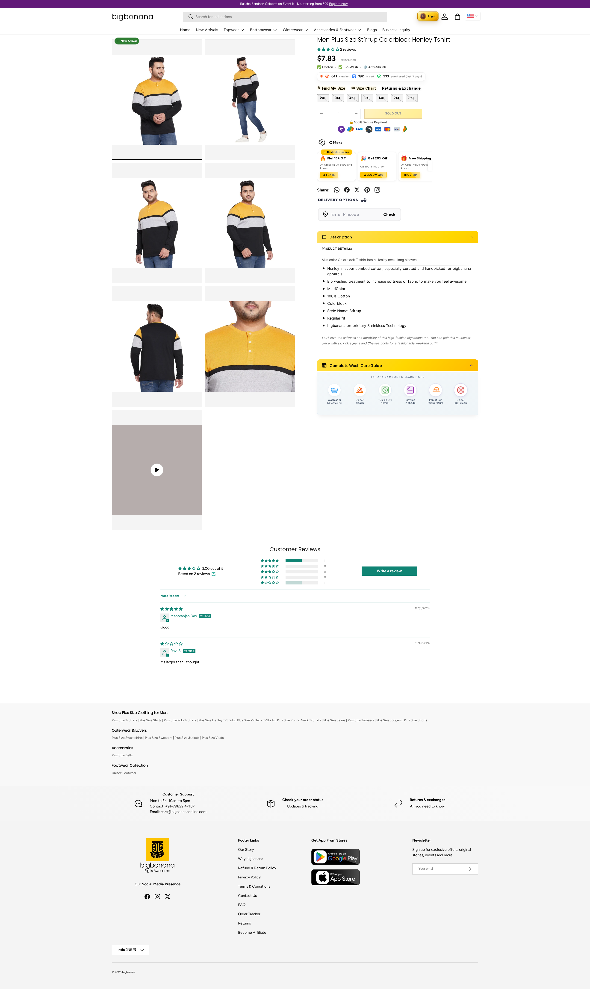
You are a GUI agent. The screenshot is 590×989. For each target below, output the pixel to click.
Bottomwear (260, 29)
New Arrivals (207, 29)
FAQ (241, 905)
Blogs (372, 29)
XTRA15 (329, 174)
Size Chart (367, 88)
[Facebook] (347, 190)
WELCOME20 (373, 174)
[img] (171, 609)
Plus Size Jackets (187, 738)
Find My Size (335, 88)
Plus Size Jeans (334, 720)
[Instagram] (377, 190)
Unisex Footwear (124, 773)
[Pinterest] (367, 190)
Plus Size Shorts (415, 720)
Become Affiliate (252, 932)
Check (389, 214)
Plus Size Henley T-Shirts (216, 720)
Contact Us (247, 895)
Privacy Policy (249, 877)
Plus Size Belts (122, 755)
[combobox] (285, 17)
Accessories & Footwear (335, 29)
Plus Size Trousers (361, 720)
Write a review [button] (389, 571)
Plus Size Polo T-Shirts (180, 720)
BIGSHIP (410, 174)
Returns (244, 923)
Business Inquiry (396, 29)
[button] (457, 17)
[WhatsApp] (336, 190)
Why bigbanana (250, 859)
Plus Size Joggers (389, 720)
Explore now (338, 4)
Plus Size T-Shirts (124, 720)
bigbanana (128, 972)
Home (185, 29)
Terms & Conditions (254, 886)
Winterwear (293, 29)
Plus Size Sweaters (158, 738)
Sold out (393, 113)
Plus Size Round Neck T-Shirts (299, 720)
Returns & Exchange (403, 88)
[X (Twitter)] (357, 190)
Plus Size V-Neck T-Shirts (256, 720)
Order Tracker (249, 914)
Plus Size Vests (213, 738)
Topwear (231, 29)
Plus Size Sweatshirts (127, 738)
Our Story (246, 849)
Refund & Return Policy (257, 868)
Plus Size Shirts (150, 720)
